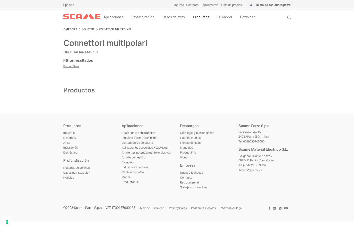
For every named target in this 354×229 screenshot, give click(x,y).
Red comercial (189, 182)
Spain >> (69, 5)
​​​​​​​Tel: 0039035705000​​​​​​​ (251, 141)
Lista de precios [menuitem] (231, 5)
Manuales (186, 147)
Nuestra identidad (191, 172)
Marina (126, 177)
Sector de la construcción (138, 133)
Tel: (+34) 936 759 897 (252, 165)
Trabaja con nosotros (193, 187)
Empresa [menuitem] (178, 5)
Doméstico (70, 152)
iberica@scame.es (250, 170)
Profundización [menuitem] (143, 17)
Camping (127, 162)
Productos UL (131, 182)
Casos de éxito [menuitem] (173, 17)
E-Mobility (69, 138)
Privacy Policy (178, 208)
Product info (188, 152)
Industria (69, 133)
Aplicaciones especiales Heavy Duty (145, 147)
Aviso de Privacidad (152, 208)
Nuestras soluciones (76, 167)
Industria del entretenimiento (140, 138)
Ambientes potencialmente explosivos (146, 152)
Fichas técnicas (190, 142)
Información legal (231, 208)
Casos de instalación (76, 172)
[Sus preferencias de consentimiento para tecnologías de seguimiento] (7, 222)
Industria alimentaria (135, 167)
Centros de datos (133, 172)
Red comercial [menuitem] (210, 5)
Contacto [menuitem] (192, 5)
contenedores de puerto (137, 142)
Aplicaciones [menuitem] (113, 17)
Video (183, 157)
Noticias (68, 177)
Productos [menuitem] (201, 17)
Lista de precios (190, 138)
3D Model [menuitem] (224, 17)
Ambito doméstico (133, 157)
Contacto (186, 177)
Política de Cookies (203, 208)
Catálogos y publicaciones (197, 133)
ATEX (66, 142)
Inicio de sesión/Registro (273, 5)
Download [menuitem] (247, 17)
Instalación (70, 147)
